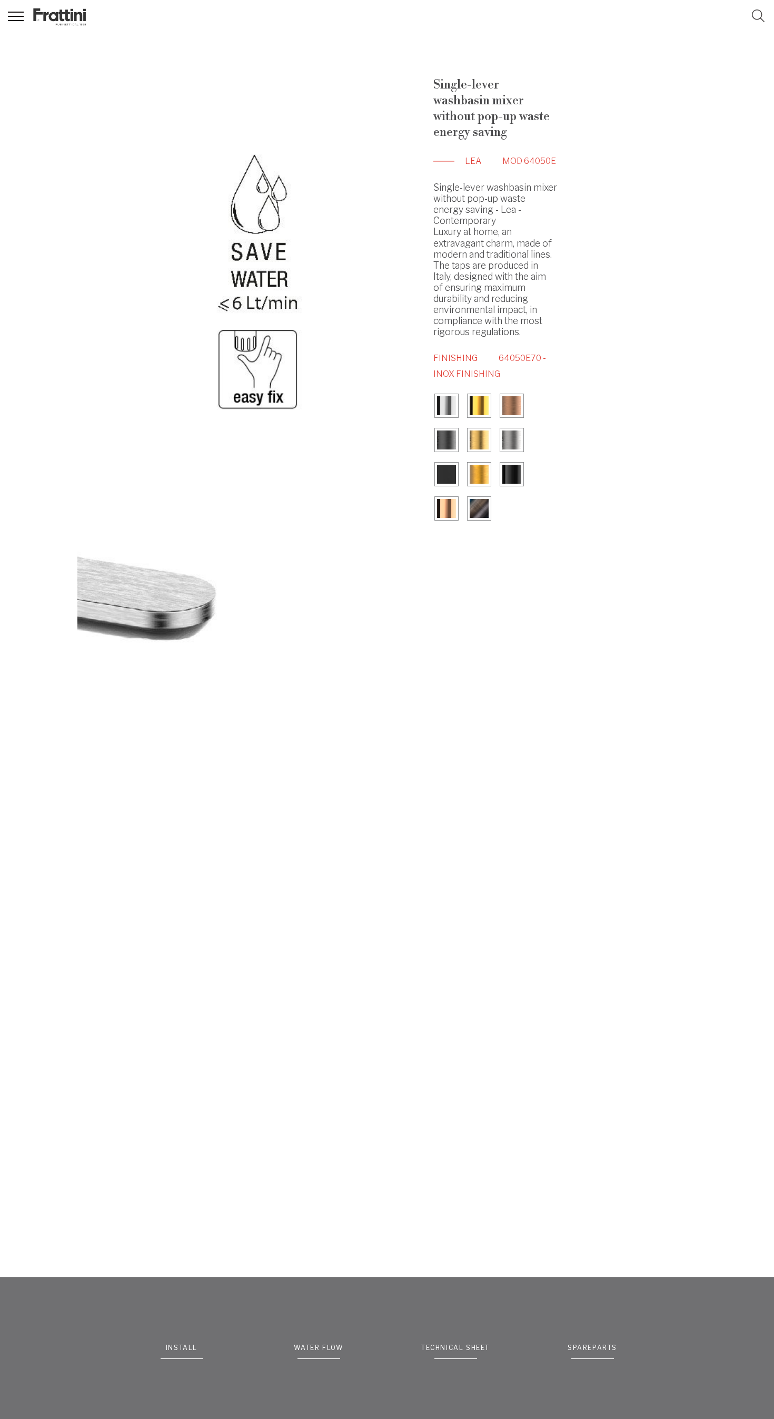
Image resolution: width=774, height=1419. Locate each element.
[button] (758, 15)
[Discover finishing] (446, 407)
